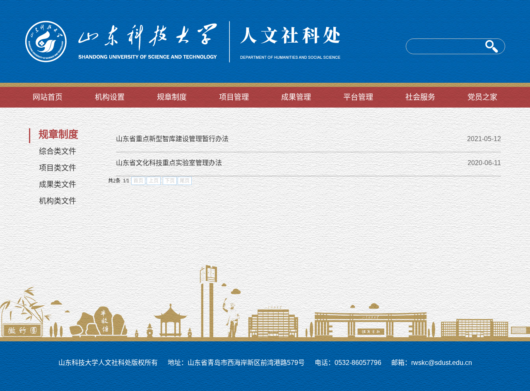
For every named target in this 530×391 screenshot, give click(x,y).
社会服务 (420, 97)
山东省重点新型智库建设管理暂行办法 (172, 138)
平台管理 (358, 97)
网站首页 (48, 97)
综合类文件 (57, 151)
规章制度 (172, 97)
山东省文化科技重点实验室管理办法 (169, 162)
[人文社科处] (180, 81)
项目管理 (234, 97)
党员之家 (482, 97)
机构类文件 (57, 201)
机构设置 (110, 97)
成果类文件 (57, 184)
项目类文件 (57, 168)
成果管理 (296, 97)
